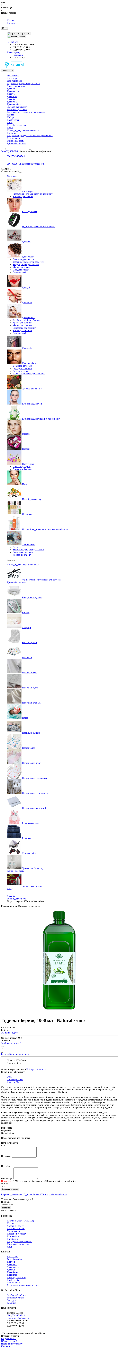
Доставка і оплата (16, 1226)
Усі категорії (13, 75)
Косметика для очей (17, 109)
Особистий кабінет (16, 1295)
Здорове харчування (17, 107)
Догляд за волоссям (22, 366)
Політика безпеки (16, 1228)
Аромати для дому (22, 466)
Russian (21, 37)
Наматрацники (29, 642)
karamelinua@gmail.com (32, 164)
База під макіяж (14, 81)
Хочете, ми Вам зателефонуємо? (36, 151)
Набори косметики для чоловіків (29, 373)
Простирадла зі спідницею (35, 793)
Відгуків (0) (13, 1082)
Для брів (11, 88)
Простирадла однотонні (34, 808)
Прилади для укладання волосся (23, 130)
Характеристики (15, 1079)
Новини (11, 23)
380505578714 (14, 164)
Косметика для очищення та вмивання (26, 112)
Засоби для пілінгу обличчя (26, 320)
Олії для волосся (21, 269)
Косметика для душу (23, 552)
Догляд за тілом (20, 371)
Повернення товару (16, 1233)
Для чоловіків (14, 104)
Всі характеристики (36, 1069)
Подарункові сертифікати (19, 1241)
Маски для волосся (22, 267)
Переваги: (6, 1156)
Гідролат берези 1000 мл (36, 1194)
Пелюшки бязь (29, 672)
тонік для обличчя (58, 1194)
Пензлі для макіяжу (16, 125)
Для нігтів (12, 96)
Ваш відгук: (7, 1178)
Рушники (26, 838)
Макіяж (10, 114)
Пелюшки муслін (30, 687)
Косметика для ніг (22, 555)
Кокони (25, 612)
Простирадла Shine (31, 763)
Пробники (12, 133)
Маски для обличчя (22, 325)
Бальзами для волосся (23, 259)
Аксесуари (12, 78)
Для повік (12, 101)
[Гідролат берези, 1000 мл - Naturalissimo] (59, 1013)
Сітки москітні (29, 853)
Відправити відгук (10, 1189)
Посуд (10, 127)
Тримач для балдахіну (33, 868)
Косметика (12, 176)
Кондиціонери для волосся (26, 264)
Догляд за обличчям (22, 368)
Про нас (11, 20)
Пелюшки (27, 657)
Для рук (17, 547)
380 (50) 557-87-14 (16, 156)
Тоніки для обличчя (22, 330)
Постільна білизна (31, 733)
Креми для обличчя (22, 322)
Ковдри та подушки (32, 597)
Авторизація (19, 57)
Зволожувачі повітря (32, 886)
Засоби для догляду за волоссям (28, 262)
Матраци (26, 627)
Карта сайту (13, 1236)
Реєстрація (18, 55)
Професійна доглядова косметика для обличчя (30, 135)
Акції (9, 1247)
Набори (11, 117)
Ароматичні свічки (22, 469)
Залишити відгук (9, 1032)
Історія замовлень (15, 1297)
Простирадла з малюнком (34, 778)
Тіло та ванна (13, 138)
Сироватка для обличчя (24, 328)
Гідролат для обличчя (11, 1194)
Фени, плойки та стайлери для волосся (41, 579)
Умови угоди (13, 1231)
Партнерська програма (18, 1244)
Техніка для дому (15, 141)
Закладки (11, 1300)
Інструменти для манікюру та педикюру (33, 194)
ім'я (3, 1145)
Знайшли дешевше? (11, 1043)
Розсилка (11, 1303)
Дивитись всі (19, 272)
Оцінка (4, 1183)
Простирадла (28, 748)
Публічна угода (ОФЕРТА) (20, 1220)
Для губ (11, 94)
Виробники (12, 1239)
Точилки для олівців (23, 196)
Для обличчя (13, 99)
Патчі (9, 122)
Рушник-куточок (30, 823)
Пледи (25, 718)
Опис (9, 1077)
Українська (25, 33)
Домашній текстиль (16, 143)
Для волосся (13, 91)
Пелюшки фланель (31, 702)
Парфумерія (13, 120)
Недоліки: (6, 1166)
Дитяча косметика (16, 86)
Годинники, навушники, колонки (23, 83)
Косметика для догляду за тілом (28, 549)
